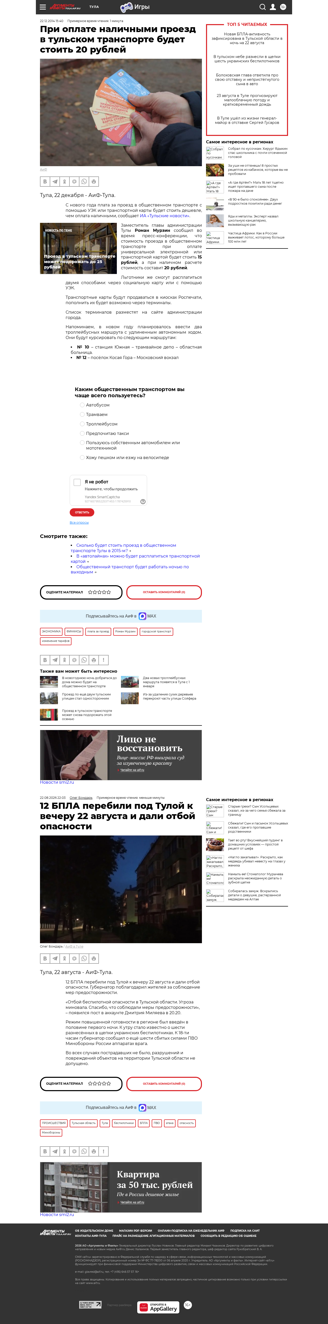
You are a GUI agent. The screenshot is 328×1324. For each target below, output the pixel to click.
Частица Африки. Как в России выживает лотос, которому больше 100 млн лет (256, 237)
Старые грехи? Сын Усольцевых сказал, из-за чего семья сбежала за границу (256, 810)
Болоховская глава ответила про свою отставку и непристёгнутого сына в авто (247, 79)
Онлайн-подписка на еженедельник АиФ (191, 1230)
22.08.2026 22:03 (53, 798)
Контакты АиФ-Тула (91, 1236)
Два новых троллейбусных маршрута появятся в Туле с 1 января (166, 682)
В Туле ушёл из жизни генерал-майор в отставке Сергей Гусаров (247, 120)
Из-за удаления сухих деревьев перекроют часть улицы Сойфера (169, 696)
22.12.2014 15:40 (51, 21)
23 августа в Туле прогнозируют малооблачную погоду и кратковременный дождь (247, 100)
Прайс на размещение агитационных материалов (153, 1236)
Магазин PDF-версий (135, 1230)
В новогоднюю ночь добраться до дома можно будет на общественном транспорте (89, 682)
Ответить (82, 512)
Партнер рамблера (119, 1305)
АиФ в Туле (74, 946)
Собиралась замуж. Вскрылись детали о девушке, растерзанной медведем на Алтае (254, 895)
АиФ (43, 169)
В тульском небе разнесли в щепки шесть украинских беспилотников (247, 59)
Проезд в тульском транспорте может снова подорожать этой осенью (87, 715)
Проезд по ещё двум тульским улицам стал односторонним (86, 696)
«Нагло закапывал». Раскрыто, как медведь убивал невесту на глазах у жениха (256, 861)
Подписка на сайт (245, 1230)
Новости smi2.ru (57, 782)
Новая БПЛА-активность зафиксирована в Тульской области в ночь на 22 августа (247, 38)
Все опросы (79, 522)
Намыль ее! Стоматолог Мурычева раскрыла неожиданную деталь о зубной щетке (255, 878)
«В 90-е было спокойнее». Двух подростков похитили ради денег (255, 201)
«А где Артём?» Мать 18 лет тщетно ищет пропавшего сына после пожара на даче (256, 187)
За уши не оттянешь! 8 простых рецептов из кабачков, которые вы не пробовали (258, 170)
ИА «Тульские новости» (164, 215)
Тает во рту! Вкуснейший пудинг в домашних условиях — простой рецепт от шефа (255, 844)
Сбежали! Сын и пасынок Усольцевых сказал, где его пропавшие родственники (258, 827)
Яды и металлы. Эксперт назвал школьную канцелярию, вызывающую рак (253, 220)
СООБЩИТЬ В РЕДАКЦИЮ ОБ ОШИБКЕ (229, 1236)
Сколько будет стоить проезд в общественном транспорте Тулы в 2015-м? (123, 548)
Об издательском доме (94, 1230)
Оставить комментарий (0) (164, 592)
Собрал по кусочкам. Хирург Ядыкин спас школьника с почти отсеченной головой (258, 153)
